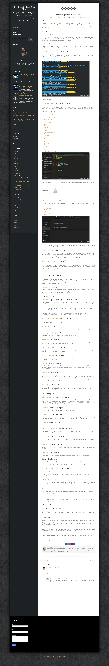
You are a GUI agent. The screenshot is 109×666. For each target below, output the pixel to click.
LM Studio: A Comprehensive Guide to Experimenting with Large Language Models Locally (26, 86)
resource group (53, 380)
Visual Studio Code (48, 103)
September (18, 173)
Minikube (45, 287)
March (16, 197)
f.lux (43, 497)
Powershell (46, 138)
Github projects (17, 34)
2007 (15, 223)
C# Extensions (47, 123)
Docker (72, 17)
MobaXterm (59, 508)
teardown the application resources (76, 379)
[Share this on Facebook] (66, 544)
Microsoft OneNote (48, 397)
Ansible (44, 363)
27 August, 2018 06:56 (63, 578)
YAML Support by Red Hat (50, 151)
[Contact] (71, 8)
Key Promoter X (47, 210)
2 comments (86, 17)
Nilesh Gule (52, 578)
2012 (15, 213)
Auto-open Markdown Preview (51, 118)
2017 (15, 205)
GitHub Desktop (47, 250)
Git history (46, 127)
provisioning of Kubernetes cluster (84, 378)
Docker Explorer (48, 126)
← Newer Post (45, 560)
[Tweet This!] (68, 544)
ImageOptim (46, 333)
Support (52, 656)
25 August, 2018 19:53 (54, 568)
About (48, 656)
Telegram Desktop (48, 355)
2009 (15, 220)
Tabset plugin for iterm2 (49, 51)
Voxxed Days (54, 375)
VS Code (80, 17)
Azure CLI (45, 384)
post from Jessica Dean (51, 48)
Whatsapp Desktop (48, 347)
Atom (44, 472)
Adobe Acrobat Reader (49, 429)
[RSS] (74, 8)
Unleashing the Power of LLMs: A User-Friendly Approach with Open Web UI (23, 120)
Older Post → (92, 560)
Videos (14, 32)
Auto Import (47, 116)
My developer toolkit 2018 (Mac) (68, 14)
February (17, 200)
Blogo (44, 489)
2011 (15, 215)
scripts (61, 378)
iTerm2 (44, 35)
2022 (15, 156)
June (16, 192)
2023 (15, 154)
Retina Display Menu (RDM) (51, 318)
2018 (15, 166)
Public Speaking (17, 30)
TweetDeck (45, 452)
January (17, 202)
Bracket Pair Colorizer (49, 119)
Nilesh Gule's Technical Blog (24, 8)
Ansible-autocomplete (49, 115)
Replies (49, 576)
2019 (15, 164)
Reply (47, 573)
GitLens (46, 130)
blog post (64, 388)
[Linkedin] (68, 8)
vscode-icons (47, 148)
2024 (15, 151)
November (17, 168)
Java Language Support (49, 132)
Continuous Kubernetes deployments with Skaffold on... (24, 178)
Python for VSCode (48, 143)
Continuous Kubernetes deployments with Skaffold (24, 182)
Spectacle (45, 444)
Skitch (44, 326)
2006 (15, 225)
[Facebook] (65, 8)
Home (69, 560)
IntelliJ (76, 17)
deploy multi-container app (59, 379)
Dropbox (45, 422)
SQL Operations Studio (49, 261)
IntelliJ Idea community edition (52, 201)
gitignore (46, 129)
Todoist (44, 414)
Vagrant (53, 480)
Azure (14, 136)
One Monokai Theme (48, 137)
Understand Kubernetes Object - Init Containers (27, 96)
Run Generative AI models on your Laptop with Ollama (23, 127)
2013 (15, 210)
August (17, 176)
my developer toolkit (63, 23)
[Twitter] (62, 8)
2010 (15, 218)
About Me (15, 27)
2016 (15, 208)
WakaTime (46, 150)
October (17, 171)
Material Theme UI (48, 208)
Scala (45, 211)
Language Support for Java (50, 134)
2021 (15, 159)
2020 (15, 161)
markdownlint (47, 135)
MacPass (45, 408)
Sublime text (53, 472)
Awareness (45, 339)
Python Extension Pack (49, 142)
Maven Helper (47, 213)
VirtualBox (45, 480)
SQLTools (46, 146)
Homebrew (45, 300)
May (16, 195)
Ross (47, 568)
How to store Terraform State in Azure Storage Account (23, 123)
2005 (15, 228)
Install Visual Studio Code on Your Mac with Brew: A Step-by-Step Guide (26, 76)
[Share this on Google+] (70, 544)
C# (45, 121)
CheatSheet (46, 437)
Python (45, 140)
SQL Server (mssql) (48, 145)
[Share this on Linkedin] (74, 544)
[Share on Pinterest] (72, 544)
